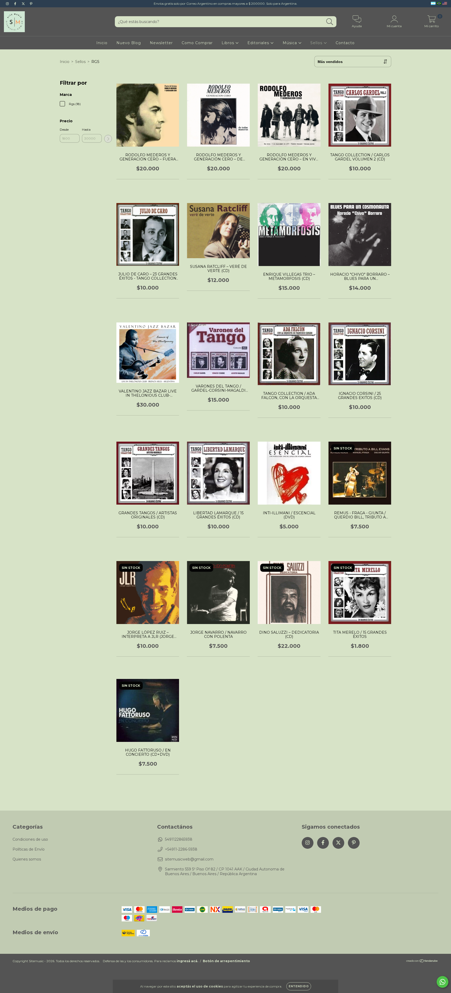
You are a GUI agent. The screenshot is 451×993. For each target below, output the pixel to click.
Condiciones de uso (30, 839)
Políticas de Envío (29, 849)
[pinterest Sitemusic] (31, 3)
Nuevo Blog (128, 43)
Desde (64, 129)
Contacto (345, 43)
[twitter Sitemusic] (24, 3)
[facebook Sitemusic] (16, 3)
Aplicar (108, 139)
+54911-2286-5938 (181, 849)
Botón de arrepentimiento (226, 961)
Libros (228, 43)
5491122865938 (178, 839)
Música (290, 43)
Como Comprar (197, 43)
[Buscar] (330, 22)
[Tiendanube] (422, 961)
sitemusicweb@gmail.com (189, 859)
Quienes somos (27, 859)
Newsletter (161, 43)
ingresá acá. (187, 961)
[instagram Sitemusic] (8, 3)
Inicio (102, 43)
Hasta (86, 129)
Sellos (317, 43)
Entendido (299, 986)
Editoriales (258, 43)
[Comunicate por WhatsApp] (442, 982)
